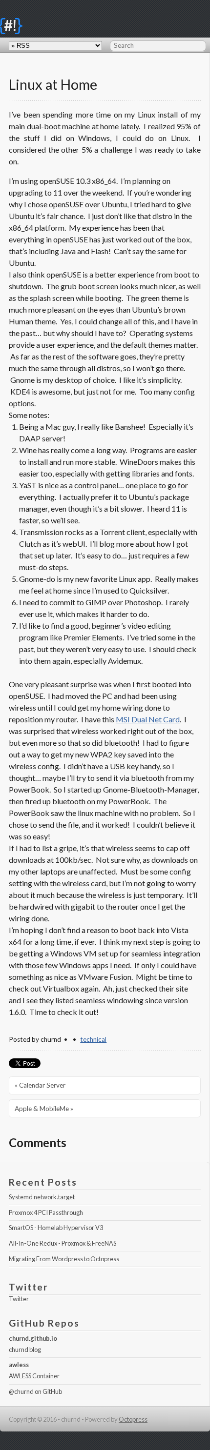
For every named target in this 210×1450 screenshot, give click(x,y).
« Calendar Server (40, 1085)
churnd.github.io (33, 1338)
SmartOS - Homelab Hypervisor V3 (56, 1228)
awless (19, 1365)
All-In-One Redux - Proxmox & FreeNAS (62, 1243)
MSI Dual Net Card (148, 719)
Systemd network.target (42, 1197)
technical (93, 1039)
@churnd (21, 1391)
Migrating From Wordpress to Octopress (64, 1259)
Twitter (19, 1299)
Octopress (133, 1419)
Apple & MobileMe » (44, 1108)
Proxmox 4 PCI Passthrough (46, 1212)
